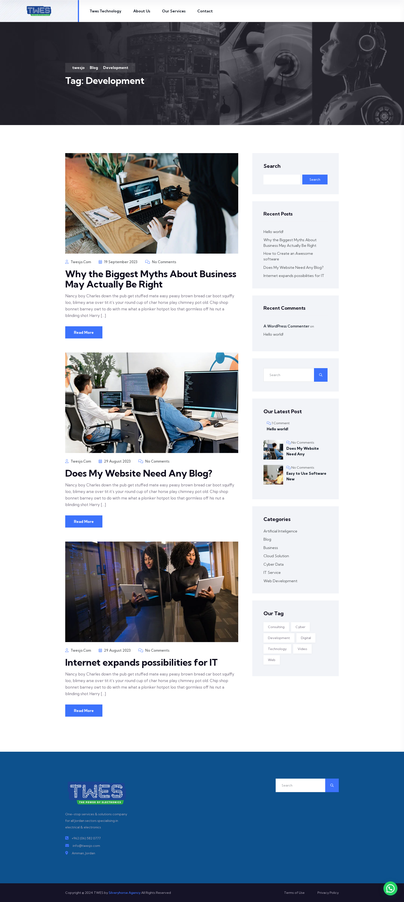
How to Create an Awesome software (288, 256)
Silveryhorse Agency (125, 893)
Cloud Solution (276, 555)
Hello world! (273, 231)
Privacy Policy (328, 893)
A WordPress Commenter (286, 326)
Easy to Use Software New (306, 476)
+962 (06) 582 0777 (86, 838)
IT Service (272, 572)
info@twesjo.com (86, 846)
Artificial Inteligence (280, 531)
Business (270, 547)
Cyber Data (273, 564)
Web (271, 660)
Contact (205, 11)
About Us (141, 11)
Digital (306, 638)
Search (272, 166)
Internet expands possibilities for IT (141, 662)
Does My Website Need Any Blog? (138, 473)
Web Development (280, 581)
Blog (267, 539)
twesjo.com (80, 262)
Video (302, 649)
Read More (84, 332)
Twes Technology (105, 11)
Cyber (300, 627)
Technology (277, 649)
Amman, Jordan (83, 853)
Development (279, 638)
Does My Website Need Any (302, 451)
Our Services (173, 11)
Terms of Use (294, 893)
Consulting (276, 627)
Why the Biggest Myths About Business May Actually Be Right (150, 279)
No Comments (163, 262)
